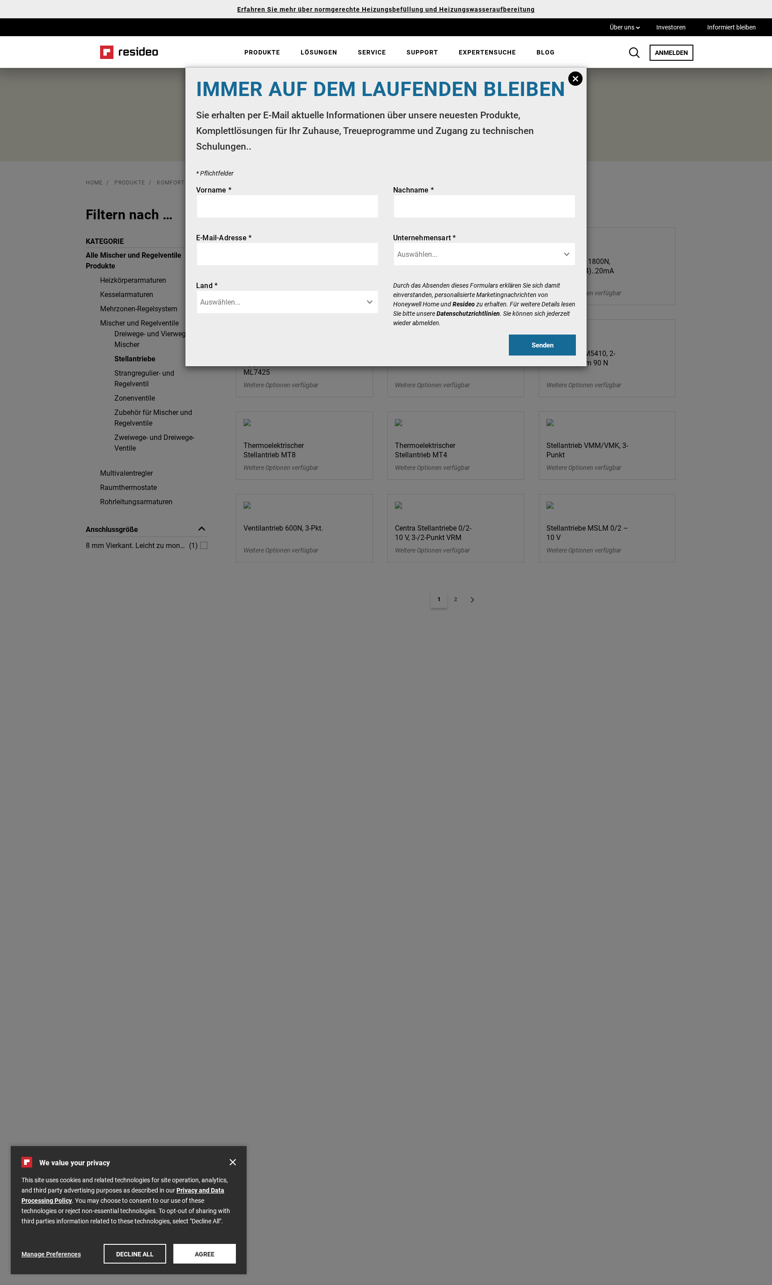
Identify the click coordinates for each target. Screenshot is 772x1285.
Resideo (464, 304)
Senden (543, 344)
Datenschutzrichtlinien (468, 313)
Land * (207, 285)
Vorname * (213, 189)
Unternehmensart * (424, 237)
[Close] (575, 78)
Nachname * (413, 189)
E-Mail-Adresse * (224, 237)
